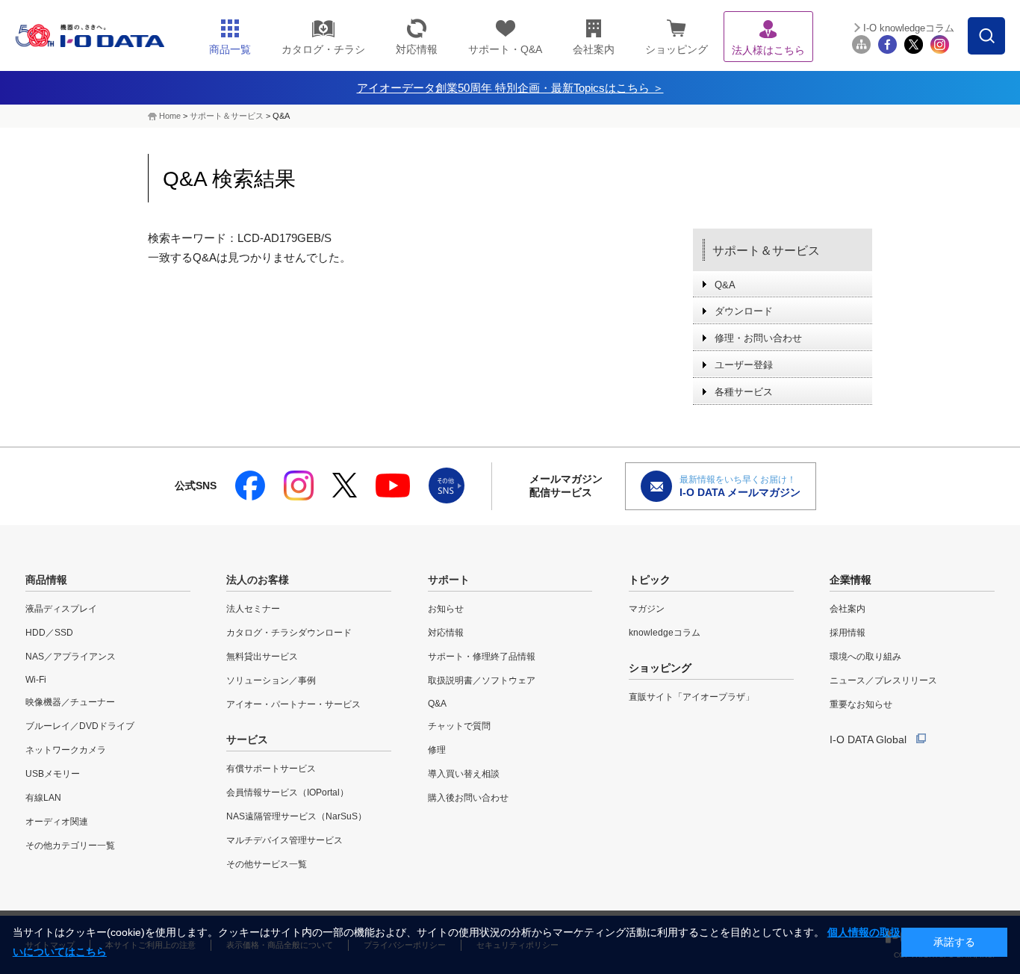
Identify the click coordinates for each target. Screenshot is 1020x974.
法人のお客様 (257, 580)
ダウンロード (744, 311)
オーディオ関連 (56, 821)
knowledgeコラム (664, 632)
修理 (437, 750)
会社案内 (847, 609)
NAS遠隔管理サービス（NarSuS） (296, 816)
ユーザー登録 (744, 364)
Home (170, 115)
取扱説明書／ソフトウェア (481, 680)
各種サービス (744, 391)
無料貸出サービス (262, 656)
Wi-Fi (35, 679)
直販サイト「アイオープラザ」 (691, 697)
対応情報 (446, 632)
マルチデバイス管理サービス (284, 840)
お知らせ (446, 609)
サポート (449, 580)
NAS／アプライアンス (70, 656)
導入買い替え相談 (464, 774)
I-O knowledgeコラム (908, 28)
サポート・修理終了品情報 (481, 656)
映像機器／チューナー (70, 702)
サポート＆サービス (227, 115)
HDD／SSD (49, 632)
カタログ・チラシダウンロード (289, 632)
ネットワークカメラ (65, 750)
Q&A (725, 285)
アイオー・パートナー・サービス (293, 704)
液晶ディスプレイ (61, 609)
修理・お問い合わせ (758, 338)
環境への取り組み (865, 656)
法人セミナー (253, 609)
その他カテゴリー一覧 (70, 845)
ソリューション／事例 (271, 680)
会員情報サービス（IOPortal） (287, 792)
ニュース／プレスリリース (883, 680)
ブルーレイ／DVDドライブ (79, 726)
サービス (247, 739)
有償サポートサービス (271, 768)
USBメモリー (52, 774)
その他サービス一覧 (266, 864)
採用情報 (847, 632)
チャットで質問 (459, 726)
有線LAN (43, 797)
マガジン (647, 609)
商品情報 (46, 580)
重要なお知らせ (861, 704)
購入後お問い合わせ (468, 797)
